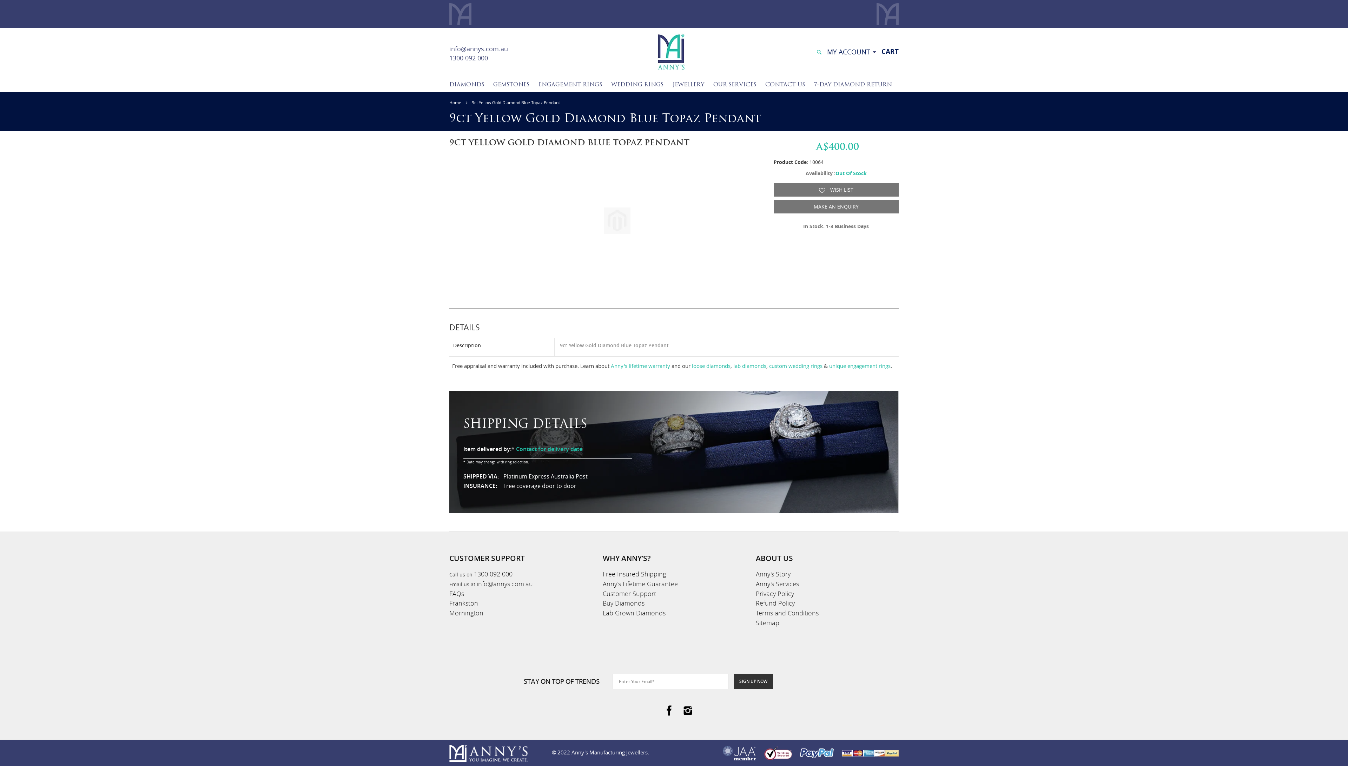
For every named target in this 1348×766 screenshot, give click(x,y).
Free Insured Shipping (634, 574)
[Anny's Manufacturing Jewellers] (671, 51)
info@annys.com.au (478, 49)
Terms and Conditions (787, 613)
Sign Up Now (753, 681)
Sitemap (767, 623)
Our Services (734, 85)
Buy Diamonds (624, 603)
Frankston (463, 603)
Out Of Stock (851, 173)
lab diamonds (749, 365)
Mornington (466, 613)
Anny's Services (777, 584)
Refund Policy (775, 603)
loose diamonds (711, 365)
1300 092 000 (468, 58)
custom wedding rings (795, 365)
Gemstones (511, 85)
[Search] (819, 51)
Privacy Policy (775, 593)
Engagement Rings (570, 85)
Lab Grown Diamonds (634, 613)
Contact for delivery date (549, 449)
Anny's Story (773, 574)
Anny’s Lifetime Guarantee (640, 584)
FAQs (456, 593)
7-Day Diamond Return (853, 85)
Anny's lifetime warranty (640, 365)
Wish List (841, 189)
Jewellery (688, 85)
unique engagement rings (860, 365)
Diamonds (466, 85)
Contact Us (785, 85)
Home (455, 102)
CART (890, 51)
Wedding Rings (637, 85)
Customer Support (629, 593)
